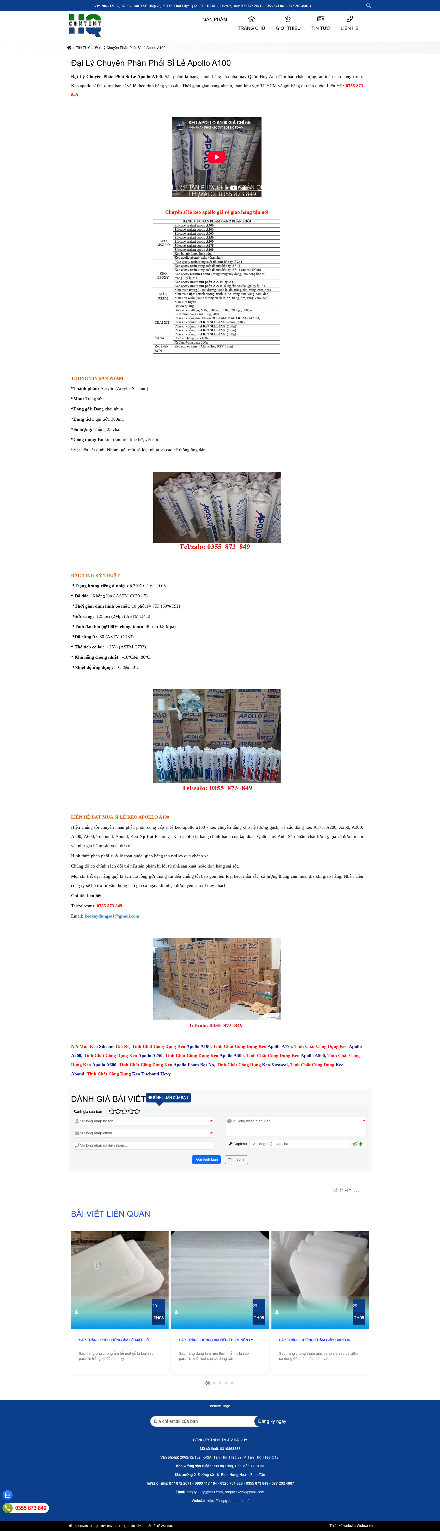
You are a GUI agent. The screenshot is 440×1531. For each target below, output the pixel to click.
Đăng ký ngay (272, 1421)
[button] (369, 5)
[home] (69, 48)
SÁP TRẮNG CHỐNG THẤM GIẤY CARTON (314, 1340)
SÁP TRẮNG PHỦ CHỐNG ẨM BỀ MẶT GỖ (114, 1340)
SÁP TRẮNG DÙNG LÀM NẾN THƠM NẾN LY (216, 1340)
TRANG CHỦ (251, 28)
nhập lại (238, 1159)
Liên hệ (350, 28)
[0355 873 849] (8, 1508)
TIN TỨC (320, 28)
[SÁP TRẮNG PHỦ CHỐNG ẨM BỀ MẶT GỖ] (120, 1280)
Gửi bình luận (206, 1159)
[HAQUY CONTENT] (85, 37)
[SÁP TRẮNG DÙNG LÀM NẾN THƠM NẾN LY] (220, 1280)
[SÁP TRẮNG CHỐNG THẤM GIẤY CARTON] (320, 1280)
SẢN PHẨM (215, 19)
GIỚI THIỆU (288, 28)
